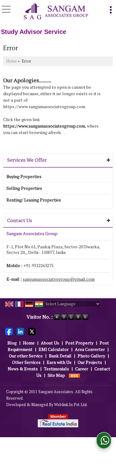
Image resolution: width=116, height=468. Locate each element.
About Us (50, 343)
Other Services (26, 362)
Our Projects (90, 362)
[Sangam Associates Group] (56, 12)
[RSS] (74, 375)
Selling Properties (24, 188)
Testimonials (56, 369)
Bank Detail (60, 356)
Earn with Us (59, 362)
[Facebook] (9, 331)
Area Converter (90, 349)
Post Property (79, 343)
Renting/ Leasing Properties (33, 200)
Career (81, 369)
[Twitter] (32, 331)
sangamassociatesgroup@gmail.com (59, 279)
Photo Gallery (91, 356)
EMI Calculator (54, 349)
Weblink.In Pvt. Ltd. (71, 404)
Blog (12, 343)
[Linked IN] (20, 331)
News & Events (23, 369)
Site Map (56, 375)
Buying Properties (23, 176)
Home (11, 61)
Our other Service (26, 356)
